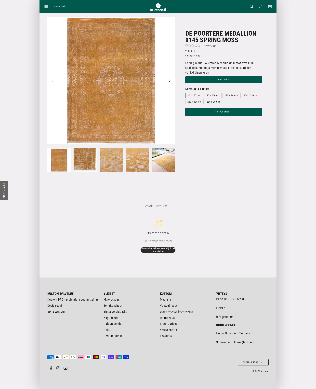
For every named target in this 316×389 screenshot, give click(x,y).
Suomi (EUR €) (250, 362)
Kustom (166, 294)
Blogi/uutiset (168, 323)
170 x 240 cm (232, 95)
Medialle (165, 299)
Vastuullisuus (169, 305)
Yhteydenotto (168, 330)
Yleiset (109, 294)
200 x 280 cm (251, 95)
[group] (59, 160)
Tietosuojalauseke (115, 311)
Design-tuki (54, 305)
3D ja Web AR (56, 311)
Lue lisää (223, 80)
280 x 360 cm (214, 101)
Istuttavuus (167, 318)
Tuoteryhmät (60, 6)
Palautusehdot (113, 323)
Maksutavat (111, 299)
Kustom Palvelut (60, 294)
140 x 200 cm (212, 95)
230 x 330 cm (194, 101)
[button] (46, 6)
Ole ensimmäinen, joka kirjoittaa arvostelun (158, 250)
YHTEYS (221, 294)
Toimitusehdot (113, 305)
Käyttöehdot (111, 318)
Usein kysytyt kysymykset (176, 311)
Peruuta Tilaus (113, 336)
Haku (107, 330)
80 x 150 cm (193, 95)
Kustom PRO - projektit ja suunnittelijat (72, 299)
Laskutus (166, 336)
